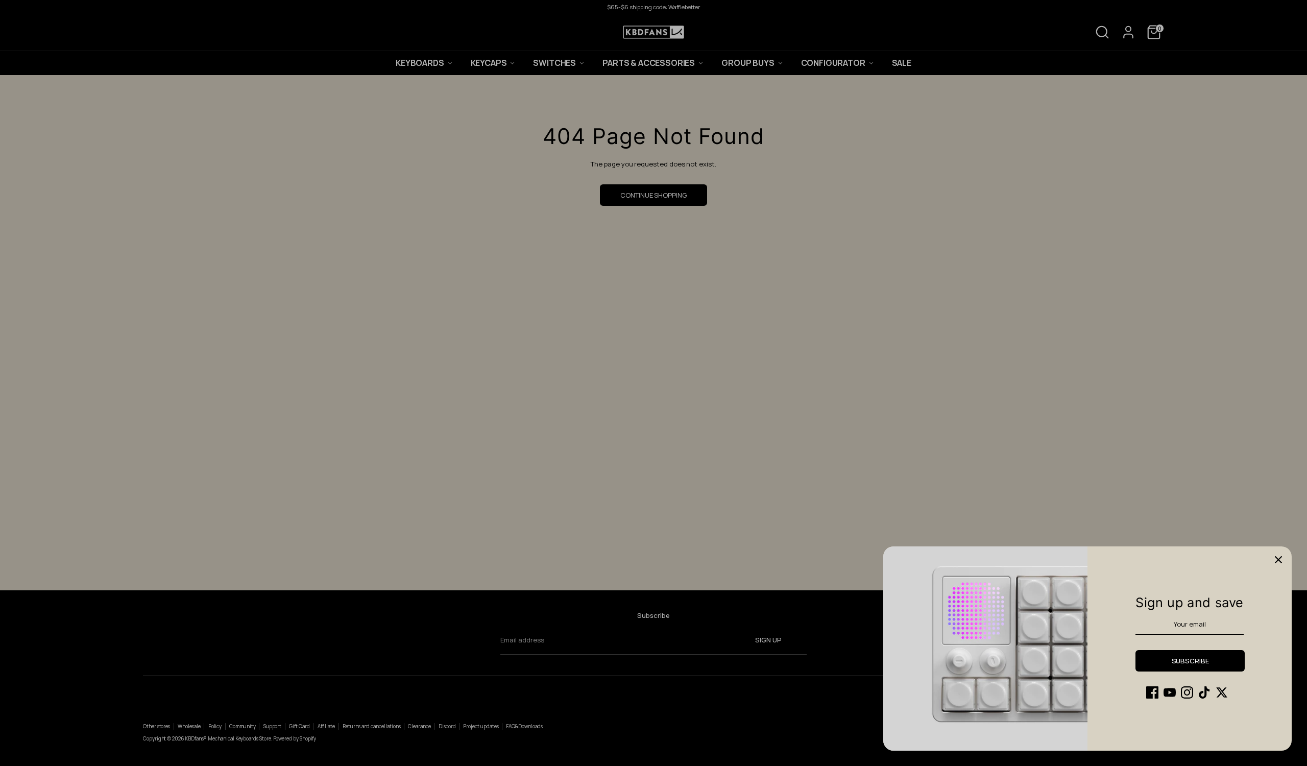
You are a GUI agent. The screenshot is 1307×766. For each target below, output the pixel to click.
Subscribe (1190, 660)
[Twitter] (1222, 692)
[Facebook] (1152, 692)
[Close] (1278, 559)
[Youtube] (1170, 692)
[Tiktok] (1204, 692)
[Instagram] (1187, 692)
